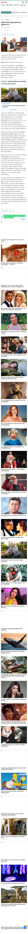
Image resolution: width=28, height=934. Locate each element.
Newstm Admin (6, 27)
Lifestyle (23, 5)
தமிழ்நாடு (7, 19)
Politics (16, 5)
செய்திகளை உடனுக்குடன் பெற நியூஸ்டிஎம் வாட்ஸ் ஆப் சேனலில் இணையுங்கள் (14, 216)
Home (2, 5)
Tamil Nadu (9, 5)
